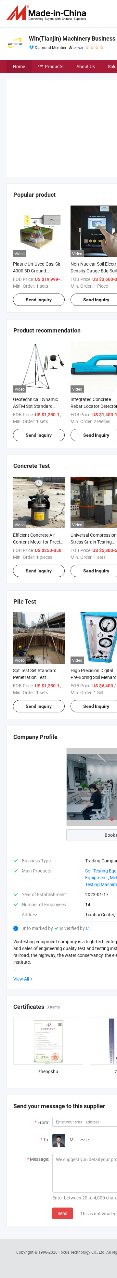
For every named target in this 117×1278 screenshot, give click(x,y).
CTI (89, 880)
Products (54, 66)
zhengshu (48, 1023)
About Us (85, 66)
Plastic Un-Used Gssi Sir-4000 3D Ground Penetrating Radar (37, 222)
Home (19, 66)
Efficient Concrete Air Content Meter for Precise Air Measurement (38, 493)
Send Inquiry (39, 251)
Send (63, 1165)
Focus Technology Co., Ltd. (82, 1204)
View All (21, 931)
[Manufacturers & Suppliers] (47, 12)
